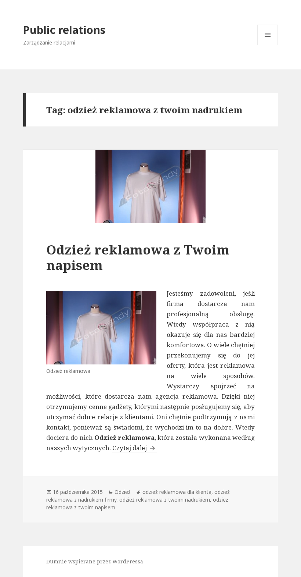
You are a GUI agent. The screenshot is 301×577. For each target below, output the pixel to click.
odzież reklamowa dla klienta (176, 491)
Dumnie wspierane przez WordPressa (94, 561)
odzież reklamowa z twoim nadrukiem (164, 499)
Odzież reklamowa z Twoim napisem (137, 257)
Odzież (123, 491)
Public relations (64, 29)
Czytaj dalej (134, 448)
